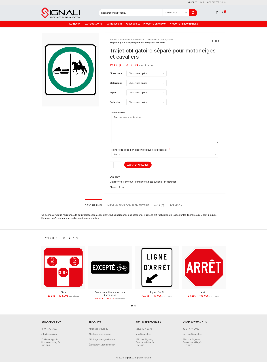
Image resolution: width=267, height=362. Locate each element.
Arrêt (203, 292)
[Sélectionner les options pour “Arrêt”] (223, 250)
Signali (128, 357)
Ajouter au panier (137, 165)
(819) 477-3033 (49, 328)
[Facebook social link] (119, 187)
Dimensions (116, 73)
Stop (63, 292)
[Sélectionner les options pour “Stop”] (83, 250)
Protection (115, 102)
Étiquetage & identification (102, 344)
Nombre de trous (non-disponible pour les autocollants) (140, 149)
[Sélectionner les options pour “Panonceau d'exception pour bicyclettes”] (130, 250)
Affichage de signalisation (102, 339)
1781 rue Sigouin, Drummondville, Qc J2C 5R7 (51, 342)
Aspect (113, 92)
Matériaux (115, 83)
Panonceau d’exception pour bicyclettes (110, 293)
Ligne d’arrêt (157, 292)
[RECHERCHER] (193, 12)
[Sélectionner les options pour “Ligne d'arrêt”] (176, 250)
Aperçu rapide (83, 257)
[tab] (93, 204)
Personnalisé (118, 112)
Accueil (114, 39)
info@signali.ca (49, 334)
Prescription (139, 39)
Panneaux (125, 39)
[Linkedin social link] (123, 187)
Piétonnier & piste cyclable (161, 39)
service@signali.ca (192, 334)
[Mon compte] (217, 13)
